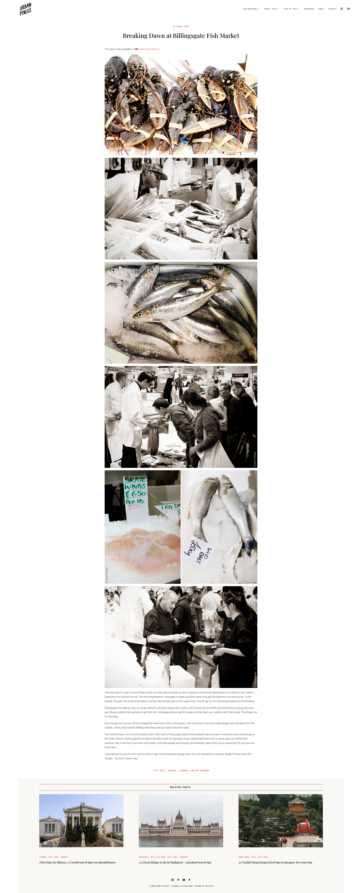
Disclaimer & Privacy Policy (182, 886)
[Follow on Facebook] (189, 880)
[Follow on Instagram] (172, 880)
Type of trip (290, 9)
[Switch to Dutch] (342, 13)
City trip (158, 770)
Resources (309, 9)
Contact (332, 9)
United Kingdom (200, 770)
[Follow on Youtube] (184, 880)
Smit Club (209, 886)
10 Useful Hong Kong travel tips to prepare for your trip (275, 862)
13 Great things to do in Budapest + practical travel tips (175, 862)
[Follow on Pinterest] (178, 880)
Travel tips (270, 9)
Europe (172, 770)
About (321, 9)
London (183, 770)
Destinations (250, 9)
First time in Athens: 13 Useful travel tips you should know (77, 862)
